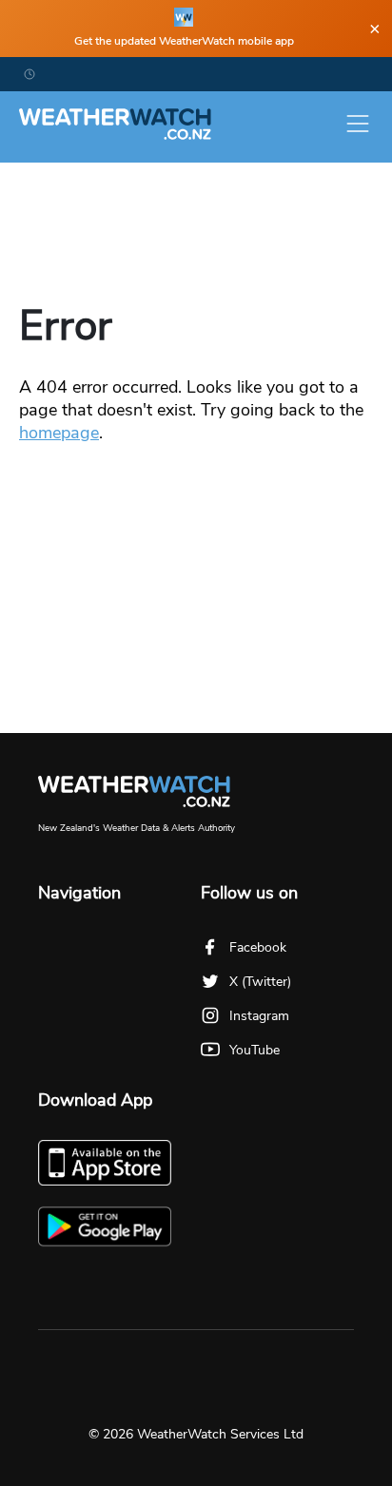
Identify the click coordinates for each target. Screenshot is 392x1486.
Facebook (257, 947)
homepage (59, 432)
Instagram (259, 1016)
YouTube (254, 1050)
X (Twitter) (260, 982)
